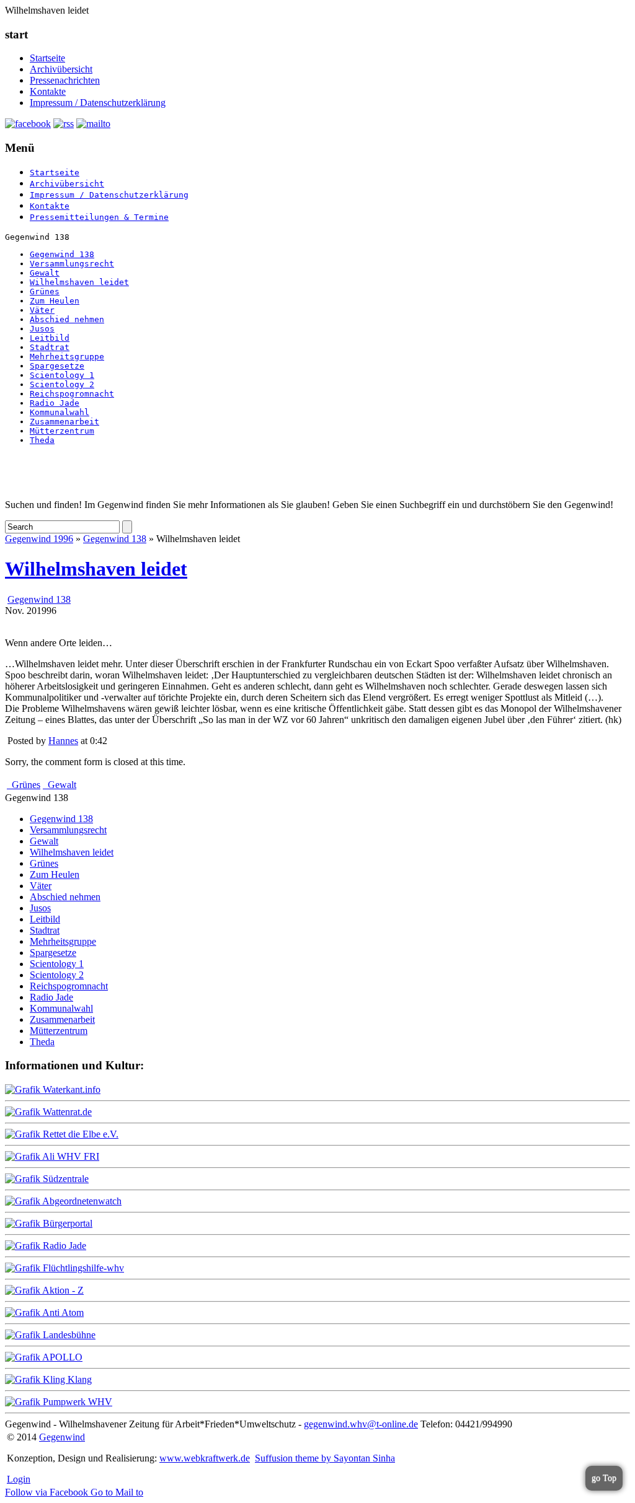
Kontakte (48, 91)
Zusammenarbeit (64, 421)
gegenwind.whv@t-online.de (361, 1424)
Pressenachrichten (65, 80)
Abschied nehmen (67, 319)
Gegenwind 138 (62, 254)
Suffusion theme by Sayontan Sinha (325, 1458)
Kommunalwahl (59, 412)
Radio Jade (54, 403)
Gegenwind (62, 1437)
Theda (42, 440)
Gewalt (45, 273)
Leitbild (49, 338)
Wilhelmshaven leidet (79, 282)
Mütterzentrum (62, 431)
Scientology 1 (62, 375)
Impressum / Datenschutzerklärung (98, 102)
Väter (42, 310)
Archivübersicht (61, 69)
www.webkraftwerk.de (204, 1458)
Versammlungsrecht (72, 263)
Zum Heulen (54, 300)
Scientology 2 (62, 384)
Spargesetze (57, 365)
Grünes (45, 291)
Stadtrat (49, 347)
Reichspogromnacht (72, 393)
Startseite (47, 58)
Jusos (42, 328)
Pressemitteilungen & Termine (99, 217)
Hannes (63, 740)
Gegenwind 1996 (39, 538)
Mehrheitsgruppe (67, 356)
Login (18, 1479)
